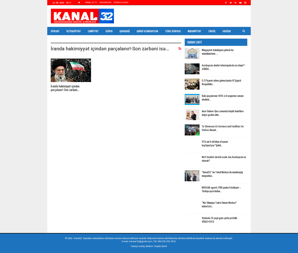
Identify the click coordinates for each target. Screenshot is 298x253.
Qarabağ (125, 31)
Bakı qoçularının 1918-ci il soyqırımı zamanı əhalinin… (223, 97)
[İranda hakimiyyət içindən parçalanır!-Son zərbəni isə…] (71, 70)
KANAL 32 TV (91, 2)
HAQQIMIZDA (105, 2)
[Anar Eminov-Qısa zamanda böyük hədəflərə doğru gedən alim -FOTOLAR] (192, 114)
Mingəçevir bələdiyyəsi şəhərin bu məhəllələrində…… (218, 51)
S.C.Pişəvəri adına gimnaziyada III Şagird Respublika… (221, 82)
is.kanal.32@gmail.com (140, 241)
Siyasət (55, 31)
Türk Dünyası (173, 31)
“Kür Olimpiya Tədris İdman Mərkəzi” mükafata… (219, 204)
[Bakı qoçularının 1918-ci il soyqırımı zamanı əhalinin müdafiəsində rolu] (192, 99)
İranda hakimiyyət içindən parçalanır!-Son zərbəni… (65, 88)
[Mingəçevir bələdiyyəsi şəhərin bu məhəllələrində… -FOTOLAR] (192, 53)
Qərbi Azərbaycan (147, 31)
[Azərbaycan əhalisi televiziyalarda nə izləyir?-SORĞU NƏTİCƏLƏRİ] (192, 68)
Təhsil (212, 31)
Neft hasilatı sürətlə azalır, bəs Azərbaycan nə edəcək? (224, 158)
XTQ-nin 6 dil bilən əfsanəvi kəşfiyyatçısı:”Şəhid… (215, 143)
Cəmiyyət (93, 31)
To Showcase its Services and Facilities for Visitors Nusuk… (223, 128)
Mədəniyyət (194, 31)
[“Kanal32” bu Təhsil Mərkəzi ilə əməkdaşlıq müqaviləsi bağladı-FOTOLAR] (192, 175)
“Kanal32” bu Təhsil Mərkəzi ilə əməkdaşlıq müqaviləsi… (222, 174)
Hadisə (227, 31)
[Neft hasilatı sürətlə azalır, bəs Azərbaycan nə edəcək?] (192, 160)
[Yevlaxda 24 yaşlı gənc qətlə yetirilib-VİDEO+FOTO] (192, 221)
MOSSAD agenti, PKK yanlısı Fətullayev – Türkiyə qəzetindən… (221, 189)
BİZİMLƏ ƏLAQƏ (121, 2)
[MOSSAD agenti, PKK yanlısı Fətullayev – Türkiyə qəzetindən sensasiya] (192, 191)
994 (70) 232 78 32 (167, 241)
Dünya (109, 31)
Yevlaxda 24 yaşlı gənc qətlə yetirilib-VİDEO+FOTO (220, 219)
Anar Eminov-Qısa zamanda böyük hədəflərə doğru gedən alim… (223, 113)
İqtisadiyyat (73, 31)
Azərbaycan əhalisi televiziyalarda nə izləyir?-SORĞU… (223, 67)
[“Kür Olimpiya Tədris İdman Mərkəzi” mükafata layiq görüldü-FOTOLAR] (192, 206)
